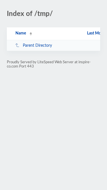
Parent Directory (37, 46)
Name (20, 33)
